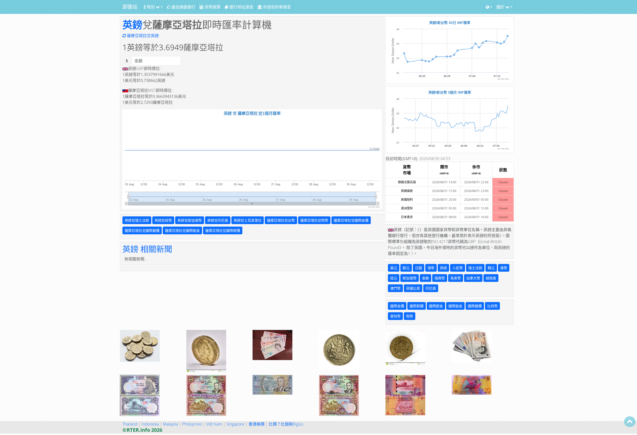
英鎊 (132, 24)
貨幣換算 (212, 7)
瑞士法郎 (475, 267)
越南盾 (491, 278)
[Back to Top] (630, 422)
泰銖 (425, 278)
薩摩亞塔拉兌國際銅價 (222, 230)
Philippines (192, 424)
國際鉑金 (455, 306)
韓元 (491, 267)
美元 (393, 267)
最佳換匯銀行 (182, 7)
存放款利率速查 (276, 7)
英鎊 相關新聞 (147, 249)
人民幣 (457, 267)
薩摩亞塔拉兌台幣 (281, 220)
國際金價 (397, 306)
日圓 (418, 267)
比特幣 (492, 306)
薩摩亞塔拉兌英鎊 (142, 35)
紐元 (393, 278)
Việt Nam (214, 424)
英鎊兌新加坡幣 (189, 220)
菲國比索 (413, 288)
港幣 (430, 267)
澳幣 (503, 267)
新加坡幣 (410, 278)
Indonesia (150, 424)
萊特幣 (395, 316)
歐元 (406, 267)
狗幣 (409, 316)
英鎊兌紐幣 (163, 220)
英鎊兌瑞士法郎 (137, 220)
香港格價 (257, 424)
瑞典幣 (439, 278)
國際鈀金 (436, 306)
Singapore (235, 424)
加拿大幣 (473, 278)
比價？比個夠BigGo (286, 424)
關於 (500, 7)
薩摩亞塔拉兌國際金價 (351, 220)
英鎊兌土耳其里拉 (248, 220)
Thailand (129, 424)
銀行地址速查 (240, 7)
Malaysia (170, 424)
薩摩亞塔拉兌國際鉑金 (182, 230)
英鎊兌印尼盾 (217, 220)
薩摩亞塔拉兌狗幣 (314, 220)
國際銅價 (417, 306)
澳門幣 (395, 288)
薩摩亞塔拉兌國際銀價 (142, 230)
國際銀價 (475, 306)
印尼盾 (430, 288)
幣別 (151, 7)
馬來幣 (455, 278)
